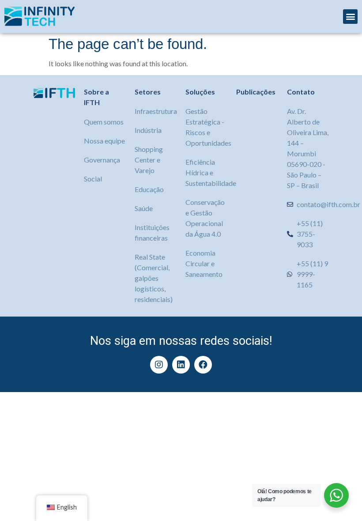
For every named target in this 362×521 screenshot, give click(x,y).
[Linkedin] (181, 365)
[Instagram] (159, 365)
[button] (350, 16)
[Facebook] (203, 365)
